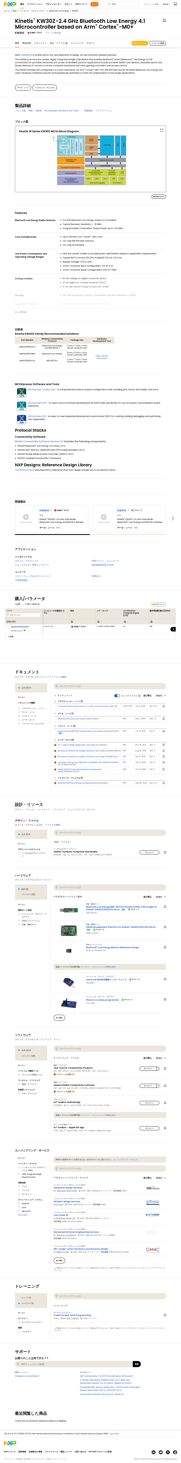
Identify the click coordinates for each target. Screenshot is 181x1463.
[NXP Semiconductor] (10, 4)
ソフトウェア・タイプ (49, 1039)
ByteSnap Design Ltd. (66, 1218)
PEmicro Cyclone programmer (102, 999)
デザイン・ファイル (24, 809)
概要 (17, 43)
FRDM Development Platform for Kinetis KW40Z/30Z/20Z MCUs (121, 927)
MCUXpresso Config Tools (41, 389)
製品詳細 (26, 43)
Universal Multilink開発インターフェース (106, 979)
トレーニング (77, 43)
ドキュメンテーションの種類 (52, 676)
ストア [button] (94, 4)
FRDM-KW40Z (102, 356)
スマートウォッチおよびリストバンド (33, 576)
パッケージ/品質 (157, 43)
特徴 (30, 110)
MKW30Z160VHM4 (19, 627)
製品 (15, 11)
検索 (137, 1364)
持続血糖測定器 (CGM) (103, 564)
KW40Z (44, 510)
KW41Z (121, 510)
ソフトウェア (58, 809)
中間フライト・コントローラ (105, 560)
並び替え (147, 695)
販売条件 (27, 1459)
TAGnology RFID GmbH (66, 1190)
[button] (166, 4)
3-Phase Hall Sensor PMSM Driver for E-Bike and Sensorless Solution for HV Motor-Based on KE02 (105, 1381)
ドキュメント (40, 43)
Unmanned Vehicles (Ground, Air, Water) (101, 1394)
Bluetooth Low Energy (59, 11)
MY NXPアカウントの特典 (100, 1451)
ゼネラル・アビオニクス (26, 560)
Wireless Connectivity (26, 1376)
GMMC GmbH (62, 1252)
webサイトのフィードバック (56, 1459)
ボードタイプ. (45, 879)
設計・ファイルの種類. (49, 824)
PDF (58, 527)
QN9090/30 (27, 54)
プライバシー (9, 1459)
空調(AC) (96, 576)
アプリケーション (103, 110)
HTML (125, 706)
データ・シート (16, 630)
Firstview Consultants (66, 1235)
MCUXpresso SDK (37, 402)
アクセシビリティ (38, 1459)
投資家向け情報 (35, 1451)
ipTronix (59, 1204)
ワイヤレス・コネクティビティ (33, 11)
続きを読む (114, 1433)
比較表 (38, 110)
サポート (91, 43)
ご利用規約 (19, 1459)
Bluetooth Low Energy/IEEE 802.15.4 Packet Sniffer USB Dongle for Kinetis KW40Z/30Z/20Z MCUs (121, 908)
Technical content (24, 469)
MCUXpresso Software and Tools (62, 110)
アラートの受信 (51, 32)
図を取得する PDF (158, 197)
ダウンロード (149, 852)
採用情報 (22, 1451)
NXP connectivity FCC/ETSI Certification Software (105, 1376)
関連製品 (88, 110)
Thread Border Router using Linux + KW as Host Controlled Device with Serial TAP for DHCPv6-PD (110, 1389)
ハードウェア (43, 809)
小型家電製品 (21, 580)
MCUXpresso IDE (36, 416)
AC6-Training (72, 1318)
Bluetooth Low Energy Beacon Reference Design (112, 947)
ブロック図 (20, 110)
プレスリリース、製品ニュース (58, 1451)
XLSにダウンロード (158, 604)
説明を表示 (11, 621)
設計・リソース (57, 43)
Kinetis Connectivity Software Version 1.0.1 (39, 441)
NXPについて (10, 1451)
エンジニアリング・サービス (81, 809)
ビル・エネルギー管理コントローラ (32, 564)
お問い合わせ (80, 1451)
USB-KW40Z (101, 358)
